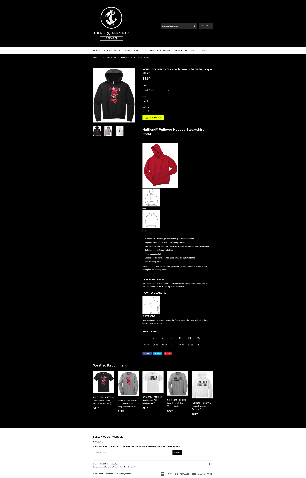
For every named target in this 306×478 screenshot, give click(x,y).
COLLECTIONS (112, 50)
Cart (207, 26)
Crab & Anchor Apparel (107, 474)
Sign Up (177, 452)
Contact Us (131, 467)
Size (144, 86)
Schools (123, 467)
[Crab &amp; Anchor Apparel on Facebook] (210, 464)
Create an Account (206, 20)
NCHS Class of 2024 (109, 57)
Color (144, 96)
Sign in (192, 20)
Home (96, 50)
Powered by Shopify (124, 474)
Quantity (145, 107)
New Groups (133, 50)
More (202, 50)
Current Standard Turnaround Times (169, 50)
